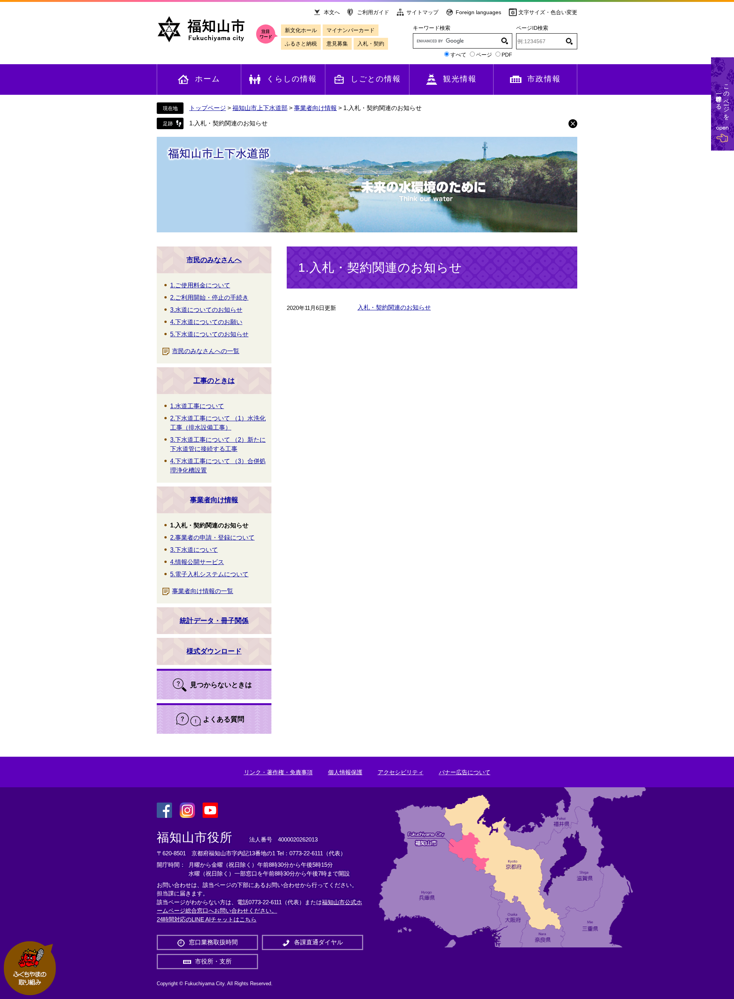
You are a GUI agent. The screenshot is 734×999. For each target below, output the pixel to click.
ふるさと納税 (301, 44)
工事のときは (214, 380)
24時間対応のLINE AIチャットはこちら (207, 919)
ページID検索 (532, 28)
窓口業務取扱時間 (213, 942)
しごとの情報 (376, 79)
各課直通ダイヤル (318, 942)
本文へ (332, 12)
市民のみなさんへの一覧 (205, 351)
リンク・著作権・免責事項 (278, 772)
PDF (507, 55)
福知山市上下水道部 (259, 108)
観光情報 (460, 79)
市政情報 (544, 79)
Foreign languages (478, 12)
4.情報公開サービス (197, 562)
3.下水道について (194, 550)
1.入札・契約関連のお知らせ (228, 123)
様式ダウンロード (214, 651)
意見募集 (337, 44)
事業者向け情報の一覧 (202, 591)
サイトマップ (422, 12)
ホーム (207, 79)
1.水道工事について (197, 406)
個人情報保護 (345, 772)
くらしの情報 (291, 79)
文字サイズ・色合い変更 (547, 12)
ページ (484, 55)
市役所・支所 (213, 961)
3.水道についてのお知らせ (206, 310)
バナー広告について (464, 772)
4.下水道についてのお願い (206, 322)
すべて (458, 55)
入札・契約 (370, 44)
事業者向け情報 (315, 108)
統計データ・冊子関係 (214, 620)
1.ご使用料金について (200, 285)
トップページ (207, 108)
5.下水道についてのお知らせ (209, 334)
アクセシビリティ (401, 772)
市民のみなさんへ (214, 260)
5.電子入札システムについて (209, 574)
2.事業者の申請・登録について (212, 537)
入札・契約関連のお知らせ (394, 307)
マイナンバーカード (350, 30)
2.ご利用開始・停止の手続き (209, 297)
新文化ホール (301, 30)
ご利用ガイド (373, 12)
